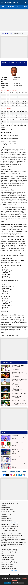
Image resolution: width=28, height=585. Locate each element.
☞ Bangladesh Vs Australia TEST (9, 537)
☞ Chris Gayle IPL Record (7, 509)
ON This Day (19, 574)
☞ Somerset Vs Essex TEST (8, 528)
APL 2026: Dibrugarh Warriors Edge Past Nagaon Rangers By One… (19, 451)
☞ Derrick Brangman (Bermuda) (8, 568)
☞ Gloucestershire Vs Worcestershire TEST (11, 535)
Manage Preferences (17, 582)
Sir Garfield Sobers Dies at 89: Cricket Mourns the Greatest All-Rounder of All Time (19, 395)
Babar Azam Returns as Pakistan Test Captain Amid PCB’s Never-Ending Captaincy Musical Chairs (19, 402)
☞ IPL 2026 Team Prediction (7, 505)
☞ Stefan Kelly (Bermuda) (7, 553)
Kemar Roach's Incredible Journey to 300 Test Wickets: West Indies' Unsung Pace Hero (19, 367)
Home (2, 6)
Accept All (8, 582)
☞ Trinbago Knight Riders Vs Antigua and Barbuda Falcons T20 (12, 539)
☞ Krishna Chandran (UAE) (7, 555)
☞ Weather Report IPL (6, 520)
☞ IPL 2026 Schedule (6, 518)
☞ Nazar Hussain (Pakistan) (7, 559)
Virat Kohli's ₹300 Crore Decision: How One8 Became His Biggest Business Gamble (19, 374)
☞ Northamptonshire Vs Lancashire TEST (11, 533)
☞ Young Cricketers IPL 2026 (8, 511)
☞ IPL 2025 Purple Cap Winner (8, 514)
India (18, 6)
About (7, 574)
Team (10, 574)
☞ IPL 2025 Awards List (6, 513)
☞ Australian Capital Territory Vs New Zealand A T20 (13, 542)
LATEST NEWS (10, 6)
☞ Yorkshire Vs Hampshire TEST (9, 530)
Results (25, 574)
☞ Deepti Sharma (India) (7, 564)
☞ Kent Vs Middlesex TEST (7, 532)
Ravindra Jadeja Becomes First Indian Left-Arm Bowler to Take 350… (19, 465)
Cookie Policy (15, 580)
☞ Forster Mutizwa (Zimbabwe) (8, 552)
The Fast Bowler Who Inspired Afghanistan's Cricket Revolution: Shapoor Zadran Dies (19, 388)
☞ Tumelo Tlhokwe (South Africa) (9, 562)
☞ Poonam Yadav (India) (7, 566)
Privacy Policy (24, 578)
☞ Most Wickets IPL (6, 507)
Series (14, 574)
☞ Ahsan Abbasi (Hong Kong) (8, 561)
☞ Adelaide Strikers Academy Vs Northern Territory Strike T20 (13, 544)
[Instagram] (10, 475)
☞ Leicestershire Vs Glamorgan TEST (10, 526)
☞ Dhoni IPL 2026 (5, 516)
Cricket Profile (8, 33)
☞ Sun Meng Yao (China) (7, 557)
